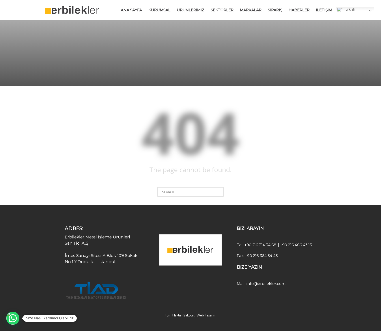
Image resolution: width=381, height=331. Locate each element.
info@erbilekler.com (265, 283)
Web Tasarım (206, 315)
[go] (218, 192)
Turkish (349, 9)
